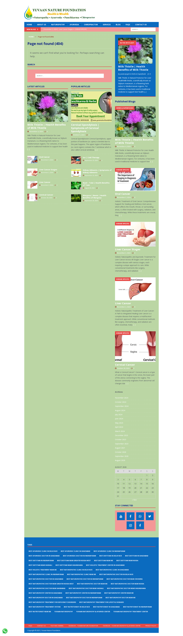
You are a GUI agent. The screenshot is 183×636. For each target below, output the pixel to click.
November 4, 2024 (36, 131)
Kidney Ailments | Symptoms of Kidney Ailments (97, 171)
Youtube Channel (57, 626)
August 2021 (120, 448)
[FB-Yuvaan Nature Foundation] (130, 516)
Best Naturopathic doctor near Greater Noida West (51, 584)
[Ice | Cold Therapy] (76, 160)
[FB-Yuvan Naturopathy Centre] (140, 525)
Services (107, 24)
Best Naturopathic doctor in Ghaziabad (46, 579)
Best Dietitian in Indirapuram (41, 560)
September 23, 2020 (91, 160)
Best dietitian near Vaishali (40, 565)
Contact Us (141, 24)
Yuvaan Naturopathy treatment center (130, 612)
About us (41, 24)
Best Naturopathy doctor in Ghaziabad (46, 598)
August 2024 (120, 410)
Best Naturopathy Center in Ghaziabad (45, 593)
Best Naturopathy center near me (119, 593)
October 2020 (120, 452)
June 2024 (119, 418)
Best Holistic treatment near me (43, 570)
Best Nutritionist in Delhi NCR (77, 607)
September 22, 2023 (91, 175)
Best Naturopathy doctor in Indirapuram (84, 598)
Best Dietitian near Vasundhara (69, 565)
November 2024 (121, 398)
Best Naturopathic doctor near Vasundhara (126, 588)
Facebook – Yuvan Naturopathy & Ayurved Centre (121, 626)
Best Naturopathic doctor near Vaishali (86, 588)
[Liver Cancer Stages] (32, 172)
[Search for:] (143, 29)
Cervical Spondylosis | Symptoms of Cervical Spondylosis (85, 128)
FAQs (128, 24)
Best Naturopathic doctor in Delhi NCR (116, 574)
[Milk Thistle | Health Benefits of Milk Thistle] (47, 106)
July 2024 (118, 414)
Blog (118, 24)
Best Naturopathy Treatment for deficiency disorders (52, 602)
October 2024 (120, 402)
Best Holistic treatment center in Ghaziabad (105, 565)
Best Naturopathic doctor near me (92, 584)
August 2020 (120, 460)
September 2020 (121, 456)
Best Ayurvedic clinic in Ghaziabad (75, 551)
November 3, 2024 (47, 160)
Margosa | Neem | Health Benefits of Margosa (94, 196)
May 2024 (119, 423)
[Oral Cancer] (32, 159)
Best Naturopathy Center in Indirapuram (83, 593)
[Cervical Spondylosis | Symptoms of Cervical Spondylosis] (91, 106)
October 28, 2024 (46, 198)
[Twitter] (150, 516)
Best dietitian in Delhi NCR (110, 556)
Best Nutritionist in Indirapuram (137, 607)
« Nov (134, 500)
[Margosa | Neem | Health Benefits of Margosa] (76, 198)
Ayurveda (74, 24)
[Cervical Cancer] (32, 197)
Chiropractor (91, 24)
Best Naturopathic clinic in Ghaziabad (112, 570)
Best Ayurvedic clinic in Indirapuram (109, 551)
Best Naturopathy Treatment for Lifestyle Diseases (101, 602)
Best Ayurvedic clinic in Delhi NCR (43, 551)
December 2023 (121, 435)
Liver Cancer (44, 182)
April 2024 (119, 427)
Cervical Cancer (46, 195)
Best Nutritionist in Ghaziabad (106, 607)
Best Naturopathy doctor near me (120, 598)
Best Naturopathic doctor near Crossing (125, 579)
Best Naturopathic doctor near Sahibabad (47, 588)
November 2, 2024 (47, 172)
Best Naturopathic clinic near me (81, 574)
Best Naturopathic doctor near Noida (127, 584)
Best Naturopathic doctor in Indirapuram (85, 579)
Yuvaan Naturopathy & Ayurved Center (93, 612)
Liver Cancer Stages (48, 169)
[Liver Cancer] (32, 185)
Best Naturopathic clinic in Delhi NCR (76, 570)
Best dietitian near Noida (127, 560)
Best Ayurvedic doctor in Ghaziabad (44, 556)
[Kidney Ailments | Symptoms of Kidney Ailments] (76, 173)
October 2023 (120, 439)
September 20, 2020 (91, 200)
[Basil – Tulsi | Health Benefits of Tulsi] (76, 185)
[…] (151, 161)
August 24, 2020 (90, 188)
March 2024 (120, 431)
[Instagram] (130, 525)
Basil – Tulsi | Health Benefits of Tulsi (96, 184)
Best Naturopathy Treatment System (45, 607)
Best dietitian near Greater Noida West (74, 560)
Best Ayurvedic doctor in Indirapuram (79, 556)
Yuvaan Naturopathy (63, 612)
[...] (28, 149)
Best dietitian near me (103, 560)
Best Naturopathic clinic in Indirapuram (46, 574)
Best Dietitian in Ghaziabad (136, 556)
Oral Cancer (44, 157)
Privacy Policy (150, 626)
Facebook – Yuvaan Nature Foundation (83, 626)
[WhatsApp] (140, 516)
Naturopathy (58, 24)
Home (29, 24)
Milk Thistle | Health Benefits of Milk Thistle (46, 126)
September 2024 (121, 406)
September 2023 (121, 444)
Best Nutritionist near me (40, 612)
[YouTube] (121, 516)
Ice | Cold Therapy (91, 157)
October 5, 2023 (79, 135)
